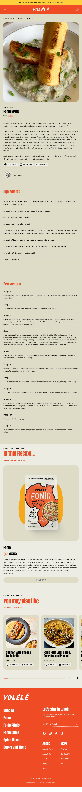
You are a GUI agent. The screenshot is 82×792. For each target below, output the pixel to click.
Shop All (9, 710)
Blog (63, 764)
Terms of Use (35, 778)
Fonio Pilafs (11, 725)
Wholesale (65, 759)
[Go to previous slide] (70, 678)
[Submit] (76, 723)
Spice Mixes (11, 740)
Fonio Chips (11, 732)
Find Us (64, 749)
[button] (77, 9)
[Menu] (5, 9)
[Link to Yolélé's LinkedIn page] (62, 733)
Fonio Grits (26, 18)
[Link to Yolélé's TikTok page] (56, 733)
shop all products (14, 460)
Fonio (10, 115)
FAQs (44, 759)
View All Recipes (12, 607)
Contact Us (66, 754)
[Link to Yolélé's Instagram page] (50, 733)
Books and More (14, 747)
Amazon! (60, 2)
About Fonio (47, 749)
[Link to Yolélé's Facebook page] (44, 733)
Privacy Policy (46, 778)
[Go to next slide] (76, 678)
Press (44, 768)
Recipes (8, 18)
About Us (46, 754)
